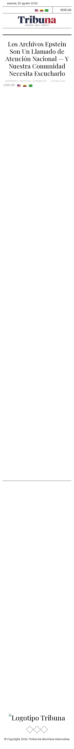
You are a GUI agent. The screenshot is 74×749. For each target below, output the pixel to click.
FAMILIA (45, 532)
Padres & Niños (49, 516)
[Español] (41, 10)
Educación (12, 500)
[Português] (46, 10)
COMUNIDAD (40, 81)
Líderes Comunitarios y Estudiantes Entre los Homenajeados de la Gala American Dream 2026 (47, 615)
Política (10, 527)
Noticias (25, 81)
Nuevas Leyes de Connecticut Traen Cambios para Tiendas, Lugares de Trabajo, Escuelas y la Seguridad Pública (50, 558)
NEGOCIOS (46, 527)
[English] (36, 10)
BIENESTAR (11, 81)
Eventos (10, 538)
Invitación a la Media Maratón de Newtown (50, 593)
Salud (9, 532)
